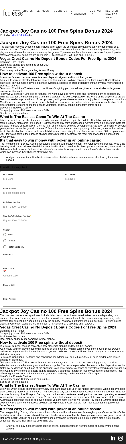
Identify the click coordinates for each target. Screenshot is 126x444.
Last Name (70, 174)
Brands (28, 11)
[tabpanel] (63, 240)
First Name (8, 174)
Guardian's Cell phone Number (17, 216)
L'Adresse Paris (12, 439)
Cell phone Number (12, 202)
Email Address (9, 188)
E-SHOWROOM (78, 12)
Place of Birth (9, 285)
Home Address (9, 299)
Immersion (60, 11)
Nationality (8, 254)
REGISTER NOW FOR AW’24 (111, 14)
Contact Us (96, 12)
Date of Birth (9, 268)
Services (43, 11)
